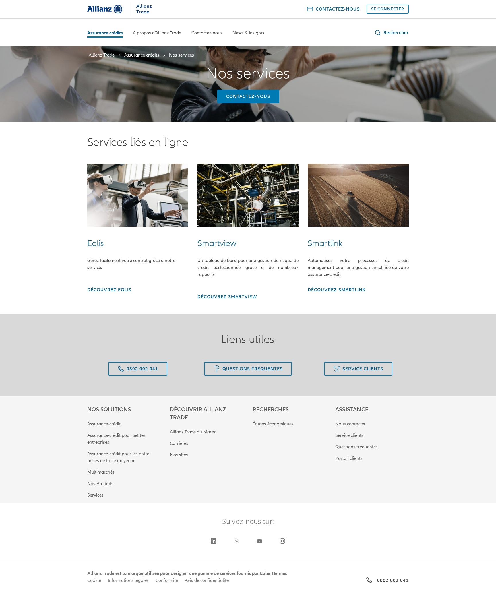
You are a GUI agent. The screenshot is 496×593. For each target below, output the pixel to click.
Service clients (349, 435)
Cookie (94, 580)
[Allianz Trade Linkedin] (213, 541)
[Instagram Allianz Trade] (282, 541)
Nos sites (179, 455)
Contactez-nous (206, 33)
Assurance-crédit (104, 424)
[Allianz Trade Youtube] (259, 541)
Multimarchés (101, 472)
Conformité (167, 580)
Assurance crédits (105, 33)
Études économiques (273, 424)
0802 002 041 (393, 580)
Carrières (179, 443)
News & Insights (248, 33)
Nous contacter (350, 424)
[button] (391, 32)
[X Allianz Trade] (236, 541)
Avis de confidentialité (207, 580)
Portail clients (349, 458)
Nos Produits (100, 484)
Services (95, 495)
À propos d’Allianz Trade (157, 33)
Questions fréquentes (356, 447)
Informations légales (128, 580)
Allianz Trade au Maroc (193, 432)
